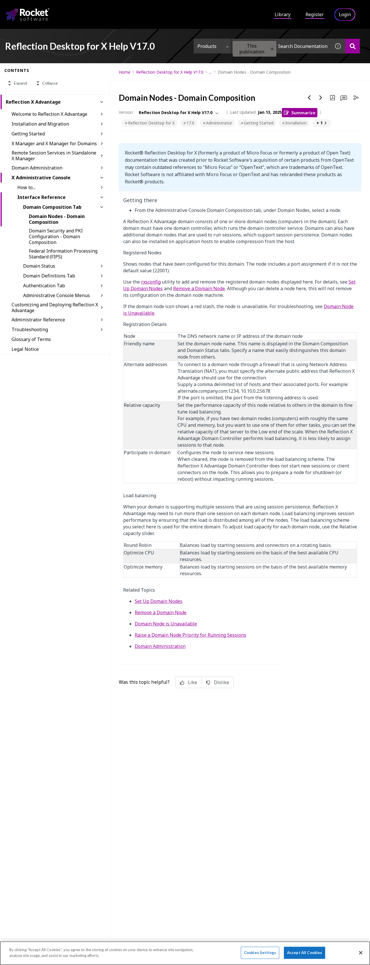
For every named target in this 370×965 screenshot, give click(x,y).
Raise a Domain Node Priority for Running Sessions (190, 635)
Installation (296, 123)
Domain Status (39, 266)
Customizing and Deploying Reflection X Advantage (55, 307)
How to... (26, 187)
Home (124, 72)
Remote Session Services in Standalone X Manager (54, 155)
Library (283, 14)
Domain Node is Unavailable (166, 624)
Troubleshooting (30, 329)
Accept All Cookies (304, 952)
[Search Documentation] (352, 46)
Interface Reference (41, 197)
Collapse (50, 83)
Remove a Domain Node (199, 288)
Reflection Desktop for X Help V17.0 (170, 72)
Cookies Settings (260, 952)
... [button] (210, 72)
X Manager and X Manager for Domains (54, 143)
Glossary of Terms (31, 339)
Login (345, 14)
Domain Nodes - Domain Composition (57, 219)
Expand (20, 83)
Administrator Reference (38, 319)
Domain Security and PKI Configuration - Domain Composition (56, 236)
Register (315, 14)
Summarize (303, 112)
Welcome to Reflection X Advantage (49, 114)
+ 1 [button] (320, 123)
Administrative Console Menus (56, 295)
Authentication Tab (44, 285)
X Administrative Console (41, 177)
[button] (272, 49)
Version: (126, 112)
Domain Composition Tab (52, 207)
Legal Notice (25, 349)
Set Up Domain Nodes (158, 601)
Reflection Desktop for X (151, 123)
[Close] (360, 952)
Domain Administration (37, 168)
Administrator (219, 123)
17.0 (190, 123)
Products (207, 46)
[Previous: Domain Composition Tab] (309, 97)
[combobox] (281, 46)
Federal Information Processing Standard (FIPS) (63, 254)
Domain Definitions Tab (49, 276)
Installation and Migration (40, 124)
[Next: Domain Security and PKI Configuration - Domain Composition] (321, 97)
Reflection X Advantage (33, 102)
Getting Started (28, 134)
